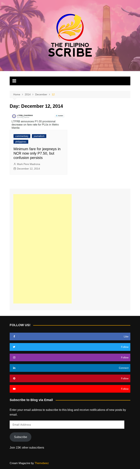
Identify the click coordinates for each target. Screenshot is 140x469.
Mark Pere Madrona (28, 164)
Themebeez (42, 463)
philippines (20, 141)
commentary (21, 136)
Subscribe (20, 437)
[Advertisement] (42, 248)
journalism (39, 136)
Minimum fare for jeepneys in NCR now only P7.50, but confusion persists (37, 153)
